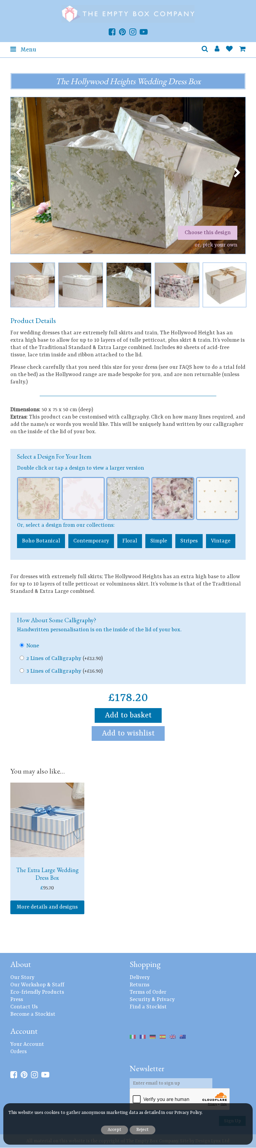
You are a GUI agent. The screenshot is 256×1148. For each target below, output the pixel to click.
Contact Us (24, 1007)
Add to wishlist (128, 733)
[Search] (205, 50)
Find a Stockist (148, 1007)
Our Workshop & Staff (37, 985)
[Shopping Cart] (242, 50)
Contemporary (91, 541)
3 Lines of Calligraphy (64, 671)
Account (24, 1031)
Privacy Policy (188, 1112)
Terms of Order (148, 992)
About (20, 964)
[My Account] (217, 50)
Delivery (140, 978)
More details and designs (47, 907)
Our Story (22, 978)
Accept (114, 1129)
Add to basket (128, 715)
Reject (142, 1129)
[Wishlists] (229, 50)
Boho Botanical (41, 541)
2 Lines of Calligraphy (64, 658)
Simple (158, 541)
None (32, 646)
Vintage (220, 541)
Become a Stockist (32, 1014)
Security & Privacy (152, 1000)
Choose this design (208, 233)
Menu (27, 49)
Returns (139, 985)
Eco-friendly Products (37, 992)
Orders (18, 1052)
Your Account (27, 1044)
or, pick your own (216, 245)
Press (16, 1000)
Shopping (145, 964)
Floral (129, 541)
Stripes (189, 541)
